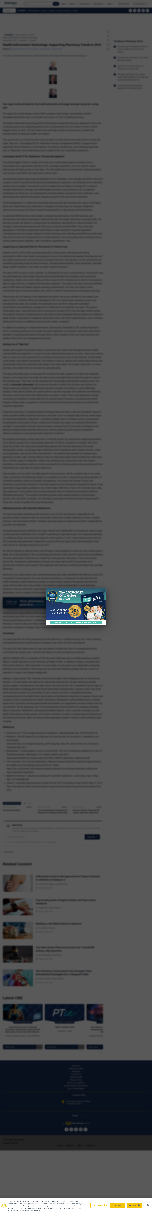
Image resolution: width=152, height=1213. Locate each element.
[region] (76, 1205)
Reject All (117, 1205)
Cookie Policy (35, 1210)
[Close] (148, 1205)
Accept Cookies (134, 1205)
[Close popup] (103, 591)
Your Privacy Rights (99, 1205)
